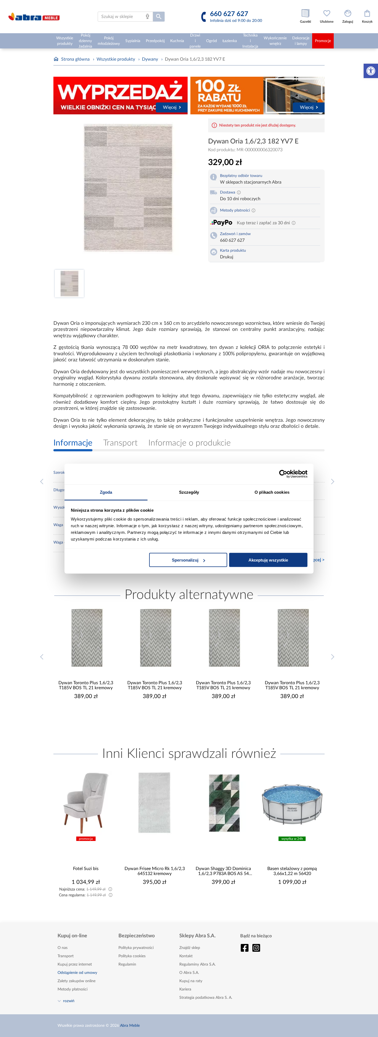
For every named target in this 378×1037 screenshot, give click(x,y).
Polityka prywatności (136, 948)
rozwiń (68, 1001)
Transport (66, 956)
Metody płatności (72, 989)
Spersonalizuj (185, 560)
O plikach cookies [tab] (272, 492)
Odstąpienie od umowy (77, 973)
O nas (63, 948)
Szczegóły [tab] (189, 492)
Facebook (244, 947)
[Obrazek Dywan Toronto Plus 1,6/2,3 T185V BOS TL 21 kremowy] (86, 638)
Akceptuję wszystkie (268, 560)
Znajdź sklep (189, 948)
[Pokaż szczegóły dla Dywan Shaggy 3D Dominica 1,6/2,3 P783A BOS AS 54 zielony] (223, 803)
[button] (371, 71)
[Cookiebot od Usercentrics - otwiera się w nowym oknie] (283, 474)
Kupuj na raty (190, 981)
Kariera (185, 989)
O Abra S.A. (189, 973)
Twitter (256, 947)
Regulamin (127, 964)
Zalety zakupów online (76, 981)
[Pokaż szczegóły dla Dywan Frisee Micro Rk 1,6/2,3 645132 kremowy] (155, 803)
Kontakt (186, 956)
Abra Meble (130, 1026)
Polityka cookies (132, 956)
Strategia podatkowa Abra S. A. (205, 998)
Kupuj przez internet (75, 964)
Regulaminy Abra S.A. (197, 964)
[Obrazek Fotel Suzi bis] (86, 803)
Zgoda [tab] (106, 492)
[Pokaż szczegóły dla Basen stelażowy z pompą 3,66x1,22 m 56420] (292, 803)
